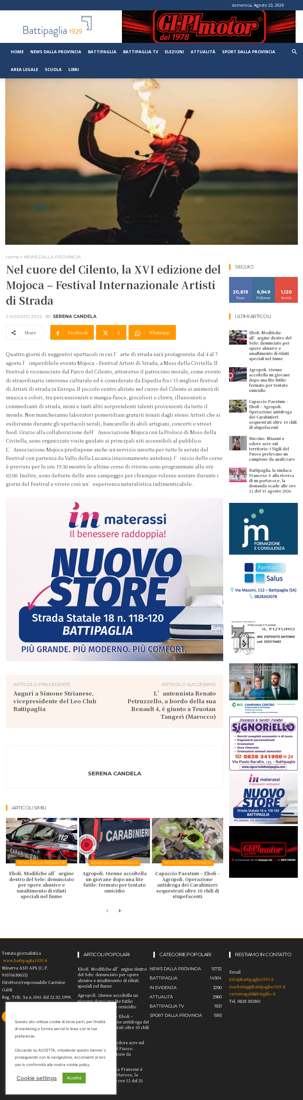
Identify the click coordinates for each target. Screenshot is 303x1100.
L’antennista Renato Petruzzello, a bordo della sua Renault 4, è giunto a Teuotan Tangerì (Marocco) (171, 704)
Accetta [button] (74, 1077)
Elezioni (174, 51)
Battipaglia (102, 51)
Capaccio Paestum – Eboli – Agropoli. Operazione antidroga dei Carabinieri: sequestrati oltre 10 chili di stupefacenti (187, 884)
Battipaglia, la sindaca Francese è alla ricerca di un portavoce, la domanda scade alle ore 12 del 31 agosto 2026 (272, 480)
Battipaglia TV (140, 51)
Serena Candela (74, 316)
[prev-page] (107, 911)
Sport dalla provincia (248, 51)
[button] (294, 51)
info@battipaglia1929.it (251, 979)
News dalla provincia (55, 51)
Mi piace (240, 279)
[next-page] (119, 911)
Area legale (24, 69)
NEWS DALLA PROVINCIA (52, 257)
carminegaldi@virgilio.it (252, 993)
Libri (73, 69)
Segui (263, 279)
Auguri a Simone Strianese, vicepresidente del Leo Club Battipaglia (54, 701)
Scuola (53, 69)
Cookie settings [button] (37, 1078)
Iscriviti (286, 279)
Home (17, 51)
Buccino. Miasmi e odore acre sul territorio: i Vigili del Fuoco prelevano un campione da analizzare (272, 449)
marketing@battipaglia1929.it (257, 986)
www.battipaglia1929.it (25, 960)
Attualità (203, 51)
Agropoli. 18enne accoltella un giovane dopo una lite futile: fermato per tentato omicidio (114, 882)
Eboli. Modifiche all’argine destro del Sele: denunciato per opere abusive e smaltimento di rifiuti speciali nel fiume (41, 884)
